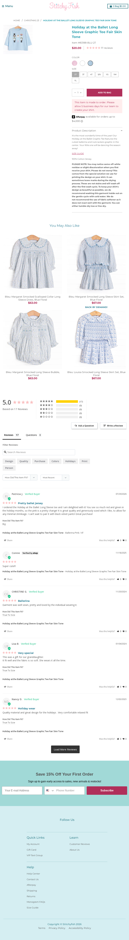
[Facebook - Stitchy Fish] (61, 826)
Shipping (32, 890)
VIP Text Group (35, 855)
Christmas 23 (31, 20)
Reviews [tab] (8, 435)
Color (75, 57)
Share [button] (9, 540)
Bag (119, 6)
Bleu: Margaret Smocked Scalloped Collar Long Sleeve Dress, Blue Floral (32, 298)
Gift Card (31, 849)
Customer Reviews (80, 844)
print (85, 461)
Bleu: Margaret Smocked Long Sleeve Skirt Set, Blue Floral (96, 298)
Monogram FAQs (36, 901)
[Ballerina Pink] (74, 63)
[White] (82, 63)
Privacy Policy (57, 928)
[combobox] (50, 791)
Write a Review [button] (115, 425)
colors (55, 461)
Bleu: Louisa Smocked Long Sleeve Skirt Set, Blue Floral (96, 374)
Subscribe (107, 790)
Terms (41, 928)
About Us (74, 849)
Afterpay (31, 885)
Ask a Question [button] (86, 425)
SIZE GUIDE (78, 153)
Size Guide (32, 907)
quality (23, 461)
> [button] (65, 749)
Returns (31, 896)
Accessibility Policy (80, 928)
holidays (70, 461)
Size (74, 69)
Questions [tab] (31, 435)
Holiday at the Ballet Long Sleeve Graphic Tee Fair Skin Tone (33, 532)
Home (16, 20)
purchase (40, 461)
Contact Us (32, 879)
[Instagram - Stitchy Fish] (67, 826)
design (9, 461)
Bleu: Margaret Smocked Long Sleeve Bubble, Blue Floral (33, 374)
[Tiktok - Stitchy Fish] (73, 826)
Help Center (33, 873)
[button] (119, 540)
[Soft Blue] (90, 63)
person (9, 467)
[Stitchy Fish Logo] (64, 6)
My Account (33, 844)
